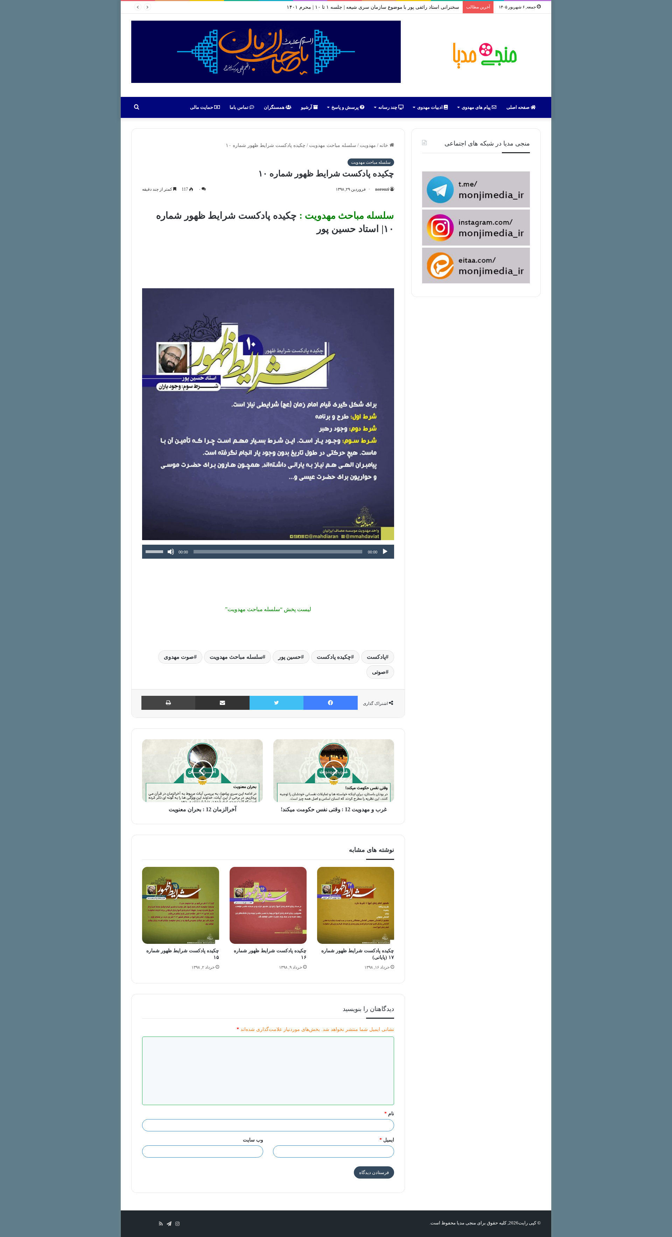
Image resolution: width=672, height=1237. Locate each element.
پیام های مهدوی (477, 107)
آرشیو (307, 107)
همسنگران (275, 107)
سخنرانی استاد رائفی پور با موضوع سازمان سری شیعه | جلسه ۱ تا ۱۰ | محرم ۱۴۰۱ (373, 7)
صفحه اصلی (518, 107)
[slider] (155, 551)
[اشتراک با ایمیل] (222, 703)
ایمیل (386, 1140)
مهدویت (368, 145)
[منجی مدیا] (484, 55)
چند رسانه (388, 107)
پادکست (376, 657)
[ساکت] (170, 551)
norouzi (382, 189)
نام (389, 1113)
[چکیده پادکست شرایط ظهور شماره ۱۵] (180, 905)
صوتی (379, 672)
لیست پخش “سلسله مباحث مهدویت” (268, 609)
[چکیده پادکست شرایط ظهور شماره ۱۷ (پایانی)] (355, 905)
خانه (384, 145)
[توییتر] (276, 703)
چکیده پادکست (334, 657)
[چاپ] (168, 703)
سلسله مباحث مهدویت (332, 145)
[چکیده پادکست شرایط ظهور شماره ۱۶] (268, 905)
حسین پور (289, 657)
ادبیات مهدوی (430, 107)
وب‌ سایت (253, 1140)
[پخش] (385, 551)
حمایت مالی (202, 107)
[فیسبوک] (330, 703)
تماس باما (240, 107)
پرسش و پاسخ (345, 107)
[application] (268, 552)
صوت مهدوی (179, 657)
